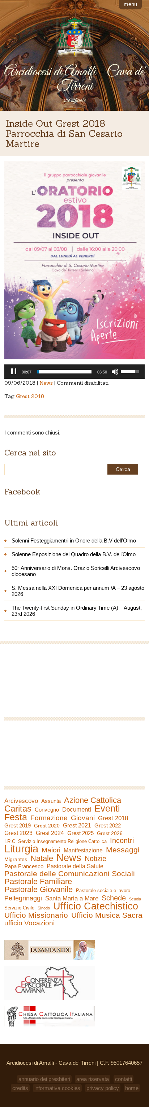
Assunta (51, 801)
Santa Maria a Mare (71, 898)
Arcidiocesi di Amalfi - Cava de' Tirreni (74, 79)
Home (132, 1088)
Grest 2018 (30, 396)
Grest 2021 (77, 825)
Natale (41, 858)
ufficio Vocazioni (29, 923)
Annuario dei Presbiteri (44, 1079)
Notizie (95, 858)
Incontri (122, 840)
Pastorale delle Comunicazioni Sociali (69, 873)
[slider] (64, 371)
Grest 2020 (47, 826)
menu (130, 4)
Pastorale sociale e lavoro (103, 890)
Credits (20, 1088)
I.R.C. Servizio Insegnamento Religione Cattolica (55, 841)
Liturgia (21, 848)
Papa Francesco (23, 866)
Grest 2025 (80, 833)
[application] (74, 371)
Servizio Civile (19, 908)
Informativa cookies (57, 1088)
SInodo (44, 908)
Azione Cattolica (92, 800)
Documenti (76, 809)
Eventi (107, 808)
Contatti (123, 1079)
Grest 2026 (110, 833)
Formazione (49, 818)
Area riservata (92, 1079)
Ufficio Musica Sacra (106, 915)
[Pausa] (13, 371)
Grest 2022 (107, 825)
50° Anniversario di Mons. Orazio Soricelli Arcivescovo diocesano (76, 571)
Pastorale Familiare (38, 881)
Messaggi (123, 849)
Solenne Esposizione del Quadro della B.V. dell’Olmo (74, 554)
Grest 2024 (50, 833)
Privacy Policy (102, 1088)
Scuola (135, 899)
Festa (15, 817)
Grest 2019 (17, 825)
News (46, 383)
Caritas (17, 808)
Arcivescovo (21, 800)
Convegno (47, 810)
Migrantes (15, 859)
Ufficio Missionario (36, 915)
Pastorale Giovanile (38, 889)
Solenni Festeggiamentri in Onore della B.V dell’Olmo (74, 540)
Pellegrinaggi (23, 898)
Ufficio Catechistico (95, 906)
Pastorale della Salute (75, 866)
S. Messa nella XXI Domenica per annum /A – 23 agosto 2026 (78, 591)
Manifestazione (83, 850)
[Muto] (115, 371)
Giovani (83, 818)
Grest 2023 (18, 833)
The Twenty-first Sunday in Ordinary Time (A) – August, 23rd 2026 (77, 611)
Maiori (51, 850)
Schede (114, 897)
